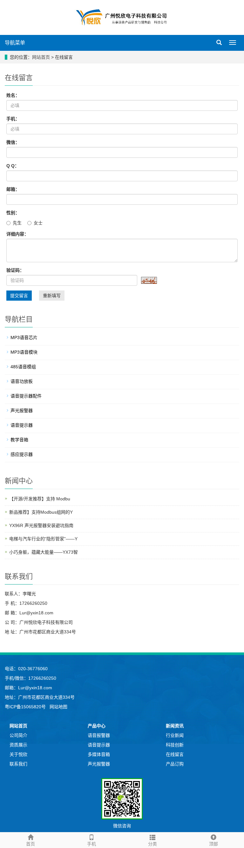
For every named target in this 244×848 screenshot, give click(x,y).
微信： (13, 142)
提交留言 (19, 295)
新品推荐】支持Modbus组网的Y (41, 512)
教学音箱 (19, 439)
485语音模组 (23, 366)
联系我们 (18, 763)
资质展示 (18, 744)
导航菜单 (15, 42)
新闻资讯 (175, 725)
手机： (13, 118)
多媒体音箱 (99, 754)
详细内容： (17, 234)
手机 (91, 843)
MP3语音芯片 (23, 337)
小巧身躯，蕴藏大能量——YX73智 (43, 552)
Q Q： (12, 165)
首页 (30, 843)
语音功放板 (21, 381)
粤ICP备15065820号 (26, 706)
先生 (17, 222)
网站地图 (58, 706)
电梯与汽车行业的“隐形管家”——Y (43, 538)
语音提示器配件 (26, 395)
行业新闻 (175, 735)
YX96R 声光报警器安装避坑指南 (41, 525)
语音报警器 (99, 735)
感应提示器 (21, 454)
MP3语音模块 (23, 352)
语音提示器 (21, 425)
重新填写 (52, 295)
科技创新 (175, 744)
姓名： (13, 95)
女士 (38, 222)
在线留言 (175, 754)
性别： (13, 212)
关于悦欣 (18, 754)
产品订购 (175, 763)
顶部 (213, 843)
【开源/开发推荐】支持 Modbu (39, 498)
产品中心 (96, 725)
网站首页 (41, 57)
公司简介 (18, 735)
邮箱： (13, 189)
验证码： (15, 270)
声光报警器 (21, 410)
